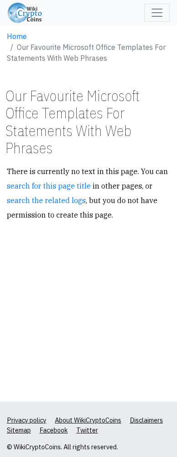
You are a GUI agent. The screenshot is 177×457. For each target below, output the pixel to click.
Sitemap (19, 430)
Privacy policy (26, 420)
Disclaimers (146, 420)
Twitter (87, 430)
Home (17, 36)
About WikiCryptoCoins (88, 420)
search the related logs (46, 200)
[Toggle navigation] (157, 13)
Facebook (53, 430)
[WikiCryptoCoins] (24, 12)
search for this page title (49, 185)
